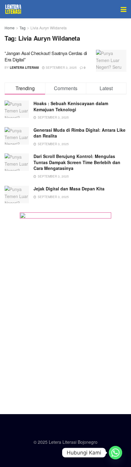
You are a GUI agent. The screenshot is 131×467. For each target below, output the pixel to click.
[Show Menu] (123, 9)
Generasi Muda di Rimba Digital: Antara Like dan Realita (80, 133)
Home (10, 27)
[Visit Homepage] (13, 9)
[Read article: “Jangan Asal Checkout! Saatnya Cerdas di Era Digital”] (111, 61)
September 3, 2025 (61, 67)
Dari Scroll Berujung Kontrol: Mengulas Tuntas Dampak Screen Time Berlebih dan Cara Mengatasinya (77, 162)
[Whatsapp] (115, 452)
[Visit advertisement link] (65, 304)
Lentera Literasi (24, 67)
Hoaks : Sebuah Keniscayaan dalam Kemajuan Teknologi (71, 106)
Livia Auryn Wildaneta (48, 27)
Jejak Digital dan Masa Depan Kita (69, 189)
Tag (22, 27)
